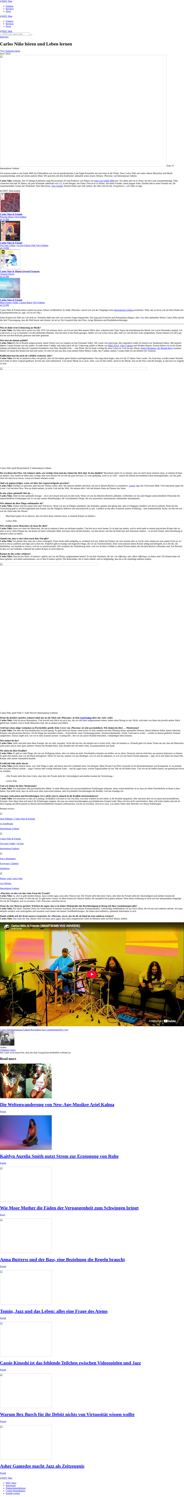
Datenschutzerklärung (16, 1488)
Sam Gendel (57, 186)
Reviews (10, 9)
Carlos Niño (5, 1030)
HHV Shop (11, 1483)
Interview (4, 37)
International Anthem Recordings (26, 1030)
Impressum (11, 1485)
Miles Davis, (114, 345)
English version (13, 1493)
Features (9, 6)
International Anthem (124, 310)
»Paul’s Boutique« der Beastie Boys (156, 348)
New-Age (63, 1030)
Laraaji (132, 485)
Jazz (57, 1030)
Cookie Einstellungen (15, 1490)
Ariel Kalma (86, 718)
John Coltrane (126, 345)
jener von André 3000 (104, 181)
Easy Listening (48, 1030)
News (8, 11)
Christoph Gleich (8, 1050)
